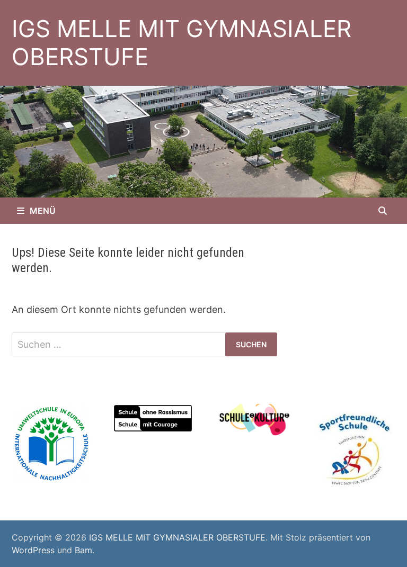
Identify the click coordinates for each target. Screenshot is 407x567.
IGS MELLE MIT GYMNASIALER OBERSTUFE (181, 42)
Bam (83, 550)
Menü (43, 210)
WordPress (33, 550)
